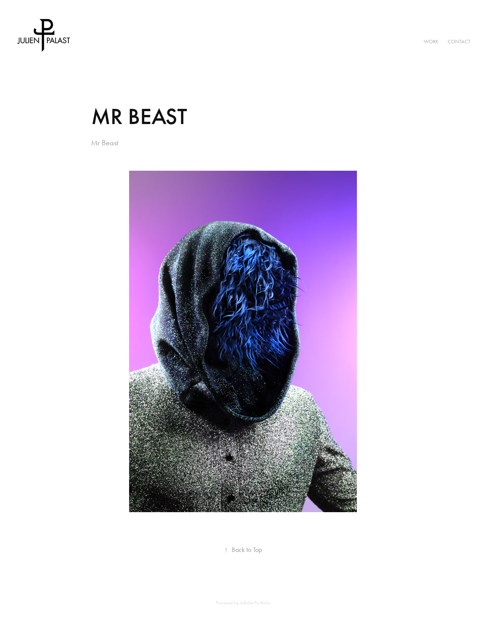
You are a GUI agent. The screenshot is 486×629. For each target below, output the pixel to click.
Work (431, 41)
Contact (459, 41)
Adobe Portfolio (255, 602)
